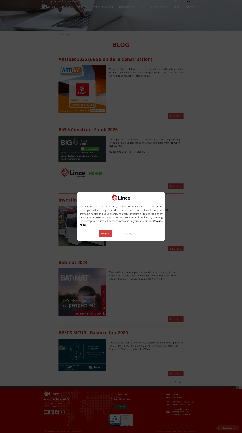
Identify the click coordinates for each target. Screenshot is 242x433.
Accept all (105, 233)
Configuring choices (131, 233)
